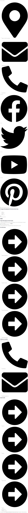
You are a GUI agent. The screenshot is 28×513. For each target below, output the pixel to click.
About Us (3, 212)
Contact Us (3, 214)
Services (3, 213)
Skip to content (2, 0)
